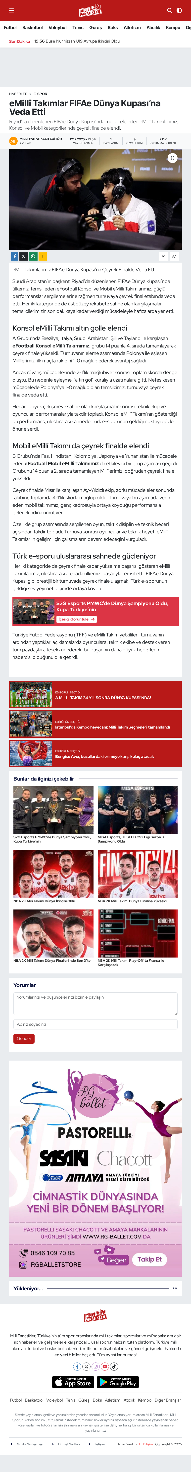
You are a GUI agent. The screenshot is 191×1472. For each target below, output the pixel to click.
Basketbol (32, 27)
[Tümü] (175, 1288)
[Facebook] (77, 1366)
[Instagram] (96, 1366)
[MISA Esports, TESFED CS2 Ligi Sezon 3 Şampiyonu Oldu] (138, 809)
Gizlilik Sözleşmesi (29, 1444)
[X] (86, 1366)
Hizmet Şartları (68, 1444)
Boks (113, 27)
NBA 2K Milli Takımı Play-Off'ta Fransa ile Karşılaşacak (131, 962)
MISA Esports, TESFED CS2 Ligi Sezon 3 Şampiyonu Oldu (131, 839)
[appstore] (73, 1381)
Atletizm (132, 27)
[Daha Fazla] (43, 256)
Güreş (95, 27)
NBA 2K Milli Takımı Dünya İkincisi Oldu (44, 901)
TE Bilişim (146, 1444)
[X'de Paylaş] (23, 256)
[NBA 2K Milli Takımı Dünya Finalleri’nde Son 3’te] (53, 933)
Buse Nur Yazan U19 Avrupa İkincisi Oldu (77, 41)
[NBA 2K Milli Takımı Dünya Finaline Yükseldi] (138, 873)
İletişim (99, 1444)
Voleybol (57, 27)
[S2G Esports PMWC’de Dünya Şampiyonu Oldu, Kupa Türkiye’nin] (53, 809)
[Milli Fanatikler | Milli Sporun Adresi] (90, 10)
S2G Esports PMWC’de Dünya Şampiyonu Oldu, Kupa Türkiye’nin (52, 839)
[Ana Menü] (11, 10)
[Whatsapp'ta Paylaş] (33, 256)
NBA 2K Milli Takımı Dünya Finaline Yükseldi (132, 901)
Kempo (173, 27)
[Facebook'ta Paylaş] (14, 256)
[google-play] (118, 1381)
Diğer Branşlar (168, 1400)
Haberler (18, 94)
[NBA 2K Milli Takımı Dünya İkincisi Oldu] (53, 873)
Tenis (78, 27)
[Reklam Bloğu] (95, 1168)
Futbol (10, 27)
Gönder (24, 1038)
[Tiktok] (114, 1366)
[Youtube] (105, 1366)
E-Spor (40, 94)
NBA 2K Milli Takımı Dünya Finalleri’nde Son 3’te (52, 960)
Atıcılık (153, 27)
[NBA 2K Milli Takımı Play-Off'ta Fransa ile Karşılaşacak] (138, 933)
